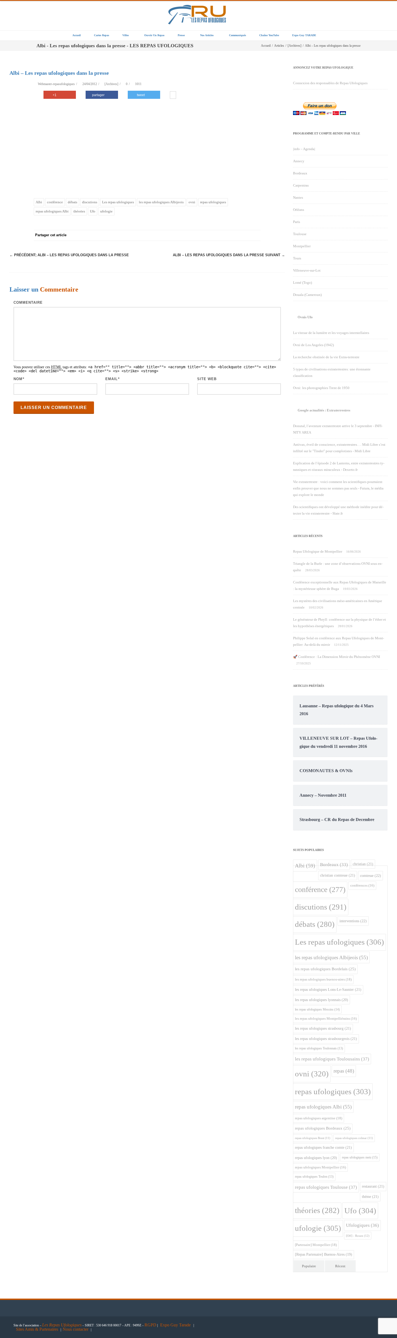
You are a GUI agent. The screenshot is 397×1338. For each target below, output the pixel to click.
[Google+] (222, 235)
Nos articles (207, 35)
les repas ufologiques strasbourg (323, 1028)
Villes (125, 35)
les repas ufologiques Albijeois (161, 202)
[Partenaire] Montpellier (316, 1245)
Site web (207, 379)
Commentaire (28, 302)
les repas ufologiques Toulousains (332, 1059)
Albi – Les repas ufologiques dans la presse (69, 255)
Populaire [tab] (309, 1266)
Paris (296, 222)
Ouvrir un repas (154, 35)
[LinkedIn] (233, 235)
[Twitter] (201, 235)
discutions (89, 202)
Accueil (76, 35)
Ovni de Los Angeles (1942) (313, 345)
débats (72, 202)
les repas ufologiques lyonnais (321, 1000)
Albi (39, 202)
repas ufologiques (213, 202)
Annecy (298, 161)
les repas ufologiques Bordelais (325, 969)
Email (111, 379)
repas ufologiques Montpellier (320, 1167)
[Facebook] (190, 235)
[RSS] (244, 235)
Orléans (298, 210)
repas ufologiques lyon (316, 1158)
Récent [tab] (340, 1266)
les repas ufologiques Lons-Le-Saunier (328, 989)
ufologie (106, 211)
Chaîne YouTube (269, 35)
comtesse (370, 875)
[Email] (255, 235)
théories (79, 211)
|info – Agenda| (304, 149)
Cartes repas (101, 35)
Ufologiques (362, 1225)
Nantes (298, 197)
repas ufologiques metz (360, 1157)
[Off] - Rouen (357, 1235)
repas (344, 1071)
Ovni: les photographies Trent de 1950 (321, 388)
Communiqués (237, 35)
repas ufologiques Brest (312, 1138)
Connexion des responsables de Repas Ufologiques (330, 83)
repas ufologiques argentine (318, 1118)
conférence (55, 202)
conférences (362, 885)
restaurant (373, 1186)
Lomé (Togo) (302, 283)
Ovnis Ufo (305, 317)
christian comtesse (337, 875)
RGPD (150, 1325)
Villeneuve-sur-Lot (307, 270)
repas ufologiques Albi (52, 211)
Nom (18, 379)
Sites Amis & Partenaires (37, 1329)
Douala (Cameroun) (307, 295)
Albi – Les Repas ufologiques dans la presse (229, 255)
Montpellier (302, 246)
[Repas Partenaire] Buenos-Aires (323, 1254)
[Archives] (111, 84)
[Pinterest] (212, 235)
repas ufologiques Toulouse (326, 1187)
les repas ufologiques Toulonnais (319, 1048)
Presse (181, 35)
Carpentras (301, 185)
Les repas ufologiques (118, 202)
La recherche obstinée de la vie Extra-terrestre (326, 357)
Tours (297, 258)
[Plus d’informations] (173, 96)
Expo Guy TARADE (304, 35)
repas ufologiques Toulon (314, 1176)
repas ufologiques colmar (354, 1138)
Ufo (92, 211)
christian (363, 864)
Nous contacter (75, 1329)
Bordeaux (300, 173)
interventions (353, 921)
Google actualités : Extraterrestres (324, 410)
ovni (192, 202)
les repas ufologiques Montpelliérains (326, 1019)
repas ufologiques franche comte (323, 1147)
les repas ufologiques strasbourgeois (326, 1038)
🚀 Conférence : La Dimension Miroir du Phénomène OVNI (336, 657)
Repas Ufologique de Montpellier (317, 551)
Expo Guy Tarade (176, 1325)
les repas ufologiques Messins (317, 1009)
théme (370, 1196)
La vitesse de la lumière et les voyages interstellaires (331, 333)
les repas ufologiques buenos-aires (323, 979)
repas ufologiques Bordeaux (323, 1128)
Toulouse (300, 234)
